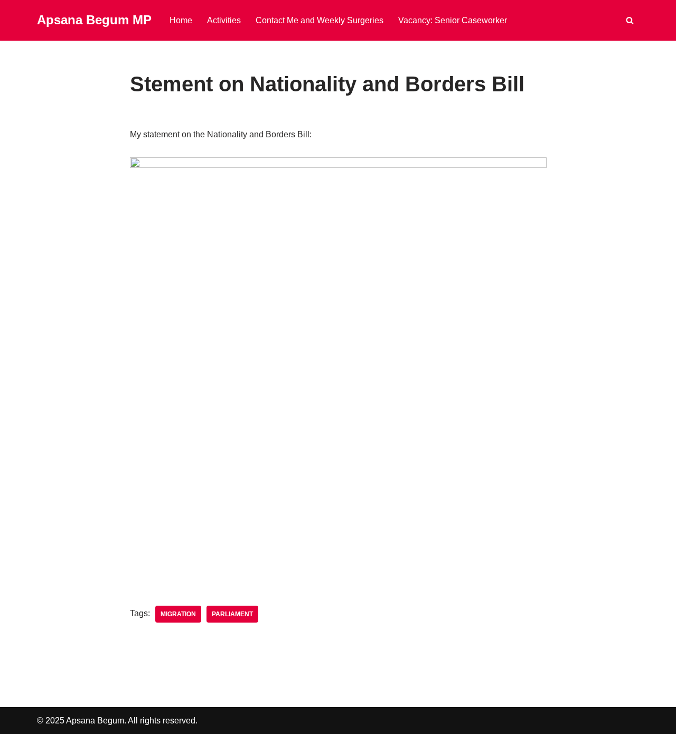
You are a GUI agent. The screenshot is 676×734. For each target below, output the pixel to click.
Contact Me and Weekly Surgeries (319, 20)
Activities (224, 20)
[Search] (630, 20)
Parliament (232, 614)
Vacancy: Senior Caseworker (452, 20)
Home (181, 20)
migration (178, 614)
